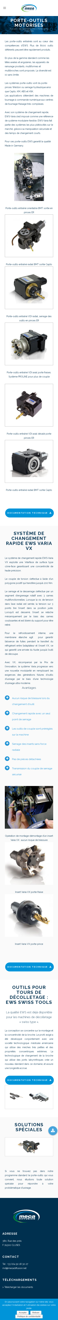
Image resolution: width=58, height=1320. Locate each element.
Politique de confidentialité (29, 1316)
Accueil (13, 29)
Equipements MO (27, 29)
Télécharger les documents (18, 1287)
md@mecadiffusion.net (14, 1268)
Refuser (35, 1312)
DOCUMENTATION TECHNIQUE (27, 513)
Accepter (23, 1312)
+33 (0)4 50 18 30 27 (17, 1264)
